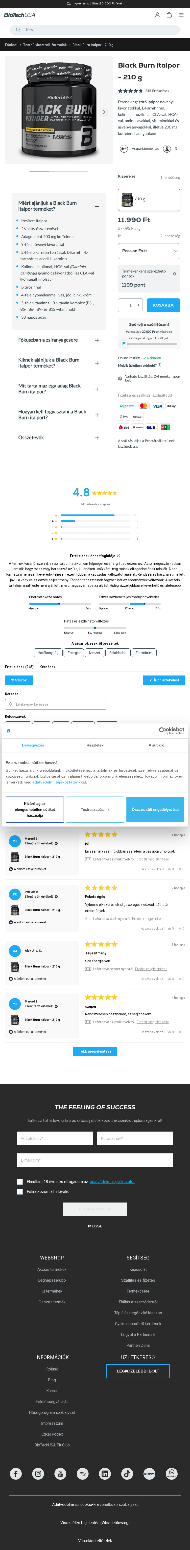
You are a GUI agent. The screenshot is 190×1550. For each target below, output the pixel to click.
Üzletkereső (138, 1357)
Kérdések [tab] (47, 668)
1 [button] (39, 171)
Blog (52, 1380)
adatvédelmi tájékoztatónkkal (59, 782)
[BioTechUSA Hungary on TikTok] (127, 1478)
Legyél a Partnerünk (138, 1334)
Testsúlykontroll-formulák (45, 45)
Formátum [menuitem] (144, 653)
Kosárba (163, 306)
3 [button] (79, 171)
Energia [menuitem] (74, 653)
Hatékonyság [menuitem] (48, 653)
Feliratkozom (95, 1210)
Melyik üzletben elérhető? (137, 365)
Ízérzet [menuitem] (94, 653)
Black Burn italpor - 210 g (42, 856)
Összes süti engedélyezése (155, 809)
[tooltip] (118, 556)
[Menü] (181, 15)
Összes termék (52, 1302)
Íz (119, 236)
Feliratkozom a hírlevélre (48, 1191)
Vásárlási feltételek (95, 1540)
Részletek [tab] (95, 745)
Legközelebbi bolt (138, 1372)
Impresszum (52, 1423)
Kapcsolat (138, 1269)
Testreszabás (92, 809)
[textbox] (55, 704)
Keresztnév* (112, 1138)
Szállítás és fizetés (138, 1280)
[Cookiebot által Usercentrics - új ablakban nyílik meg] (162, 730)
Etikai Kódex (52, 1434)
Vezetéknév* (32, 1138)
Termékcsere (138, 1291)
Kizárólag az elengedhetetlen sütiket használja (35, 810)
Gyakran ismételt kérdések (138, 1323)
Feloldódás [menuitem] (118, 653)
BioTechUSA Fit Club (52, 1445)
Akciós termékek (52, 1269)
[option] (95, 4)
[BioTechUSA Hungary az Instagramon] (38, 1478)
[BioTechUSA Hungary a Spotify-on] (83, 1478)
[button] (143, 93)
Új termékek (52, 1291)
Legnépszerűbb (52, 1280)
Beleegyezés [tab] (33, 745)
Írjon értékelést (169, 681)
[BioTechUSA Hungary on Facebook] (16, 1478)
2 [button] (59, 171)
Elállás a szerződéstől (138, 1302)
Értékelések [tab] (19, 668)
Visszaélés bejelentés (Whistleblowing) (95, 1522)
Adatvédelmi (63, 1504)
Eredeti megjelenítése (153, 859)
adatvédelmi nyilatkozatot (112, 1181)
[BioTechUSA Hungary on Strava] (149, 1478)
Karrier (52, 1390)
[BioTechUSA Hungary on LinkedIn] (105, 1478)
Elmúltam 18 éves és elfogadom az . (81, 1181)
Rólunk (52, 1369)
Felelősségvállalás (52, 1401)
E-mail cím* (31, 1160)
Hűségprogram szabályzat (52, 1412)
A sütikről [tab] (157, 745)
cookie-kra (89, 1504)
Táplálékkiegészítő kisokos (138, 1313)
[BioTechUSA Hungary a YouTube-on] (60, 1478)
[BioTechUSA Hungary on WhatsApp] (172, 1478)
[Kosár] (169, 15)
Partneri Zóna (138, 1345)
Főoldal (11, 45)
